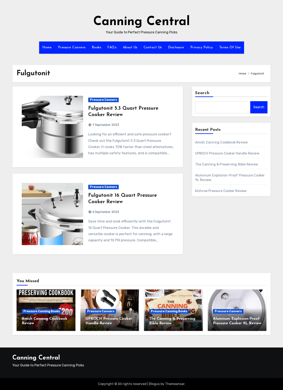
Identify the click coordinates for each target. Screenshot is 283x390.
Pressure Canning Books (41, 311)
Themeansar (174, 384)
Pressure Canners (72, 47)
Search (202, 93)
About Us (130, 47)
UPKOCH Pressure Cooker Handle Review (227, 153)
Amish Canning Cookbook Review (221, 142)
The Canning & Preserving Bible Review (226, 164)
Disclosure (176, 47)
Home (47, 47)
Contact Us (153, 47)
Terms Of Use (230, 47)
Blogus (154, 384)
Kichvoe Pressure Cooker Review (221, 191)
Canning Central (141, 22)
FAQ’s (112, 47)
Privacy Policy (201, 47)
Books (96, 47)
